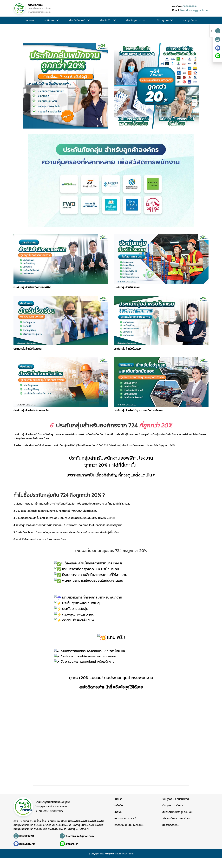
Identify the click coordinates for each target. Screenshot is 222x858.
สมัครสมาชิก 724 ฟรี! (125, 818)
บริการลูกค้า (162, 20)
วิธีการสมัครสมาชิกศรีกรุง (176, 818)
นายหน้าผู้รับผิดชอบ (53, 802)
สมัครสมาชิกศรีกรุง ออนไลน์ (177, 812)
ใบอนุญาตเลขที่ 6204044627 (51, 806)
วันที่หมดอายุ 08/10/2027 (49, 811)
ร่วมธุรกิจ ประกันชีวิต (173, 805)
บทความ (118, 812)
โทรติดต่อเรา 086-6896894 (129, 825)
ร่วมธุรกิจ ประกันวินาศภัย (175, 799)
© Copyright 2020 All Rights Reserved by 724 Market (111, 853)
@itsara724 (71, 844)
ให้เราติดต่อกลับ (170, 825)
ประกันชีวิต (106, 20)
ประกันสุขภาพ (134, 20)
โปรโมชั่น (118, 805)
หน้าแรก (29, 20)
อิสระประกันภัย (35, 5)
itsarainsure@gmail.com (194, 10)
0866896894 (190, 6)
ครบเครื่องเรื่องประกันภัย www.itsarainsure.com (39, 10)
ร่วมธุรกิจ (188, 20)
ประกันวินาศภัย (77, 20)
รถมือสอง (49, 20)
